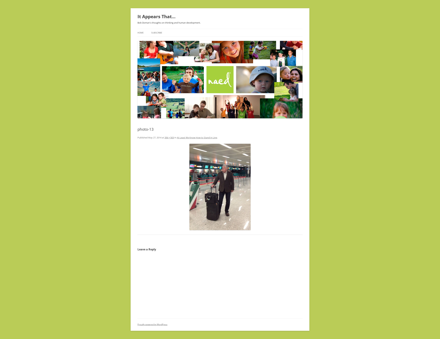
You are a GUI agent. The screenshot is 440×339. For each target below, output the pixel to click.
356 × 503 (169, 137)
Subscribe (156, 32)
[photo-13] (220, 187)
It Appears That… (156, 16)
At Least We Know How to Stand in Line (197, 137)
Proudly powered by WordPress (152, 324)
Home (141, 32)
